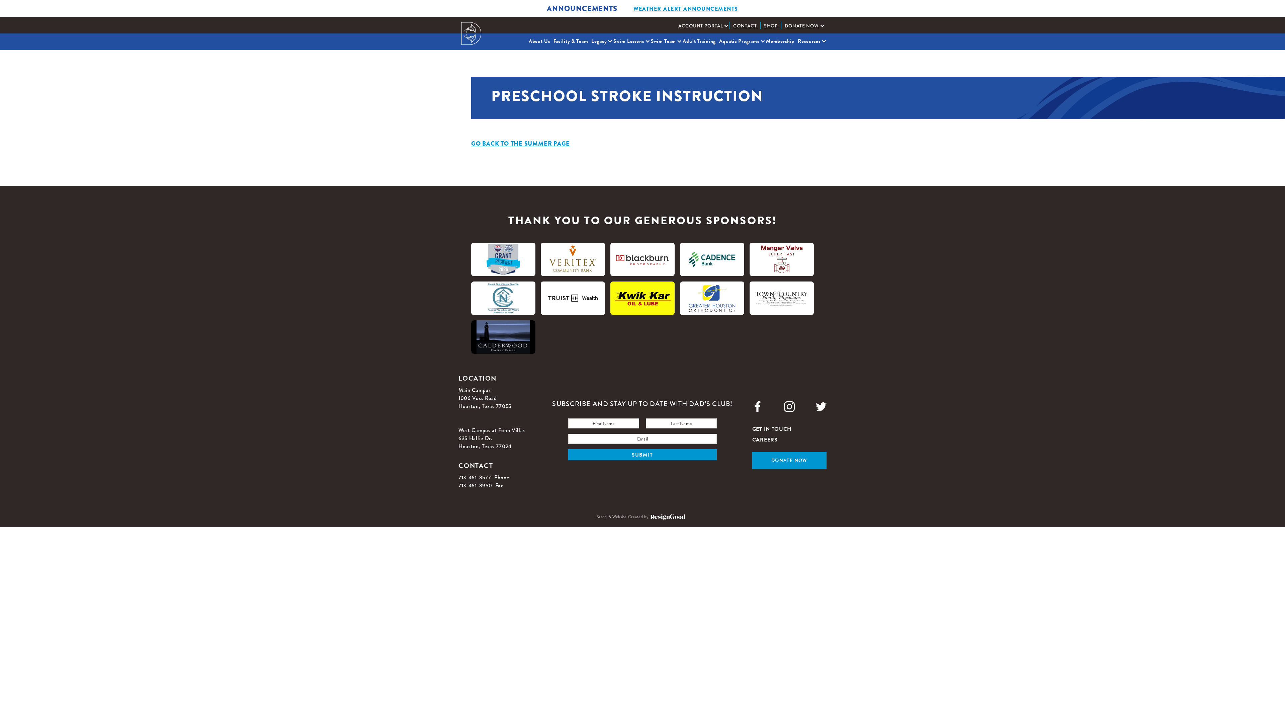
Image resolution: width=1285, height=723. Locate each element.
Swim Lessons (628, 41)
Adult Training (699, 41)
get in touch (771, 429)
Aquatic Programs (739, 41)
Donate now (789, 460)
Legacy (599, 41)
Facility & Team (570, 41)
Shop (771, 25)
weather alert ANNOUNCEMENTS (685, 9)
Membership (780, 41)
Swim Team (663, 41)
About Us (539, 41)
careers (765, 440)
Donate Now (802, 25)
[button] (702, 26)
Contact (745, 25)
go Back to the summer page (520, 143)
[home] (471, 33)
